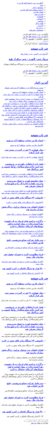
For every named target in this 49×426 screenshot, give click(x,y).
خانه (41, 5)
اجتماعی (40, 19)
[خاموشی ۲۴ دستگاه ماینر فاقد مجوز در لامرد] (24, 202)
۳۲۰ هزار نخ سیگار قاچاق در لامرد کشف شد (22, 268)
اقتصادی (40, 17)
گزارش (40, 26)
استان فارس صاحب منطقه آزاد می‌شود (27, 92)
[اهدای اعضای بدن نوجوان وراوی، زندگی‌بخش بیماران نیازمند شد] (22, 216)
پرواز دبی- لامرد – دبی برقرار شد (28, 59)
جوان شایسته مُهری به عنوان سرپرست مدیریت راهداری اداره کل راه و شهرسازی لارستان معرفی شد (24, 183)
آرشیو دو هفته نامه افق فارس (31, 10)
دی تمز (33, 423)
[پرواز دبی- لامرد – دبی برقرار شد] (34, 54)
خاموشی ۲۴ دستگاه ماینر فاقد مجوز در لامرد (25, 117)
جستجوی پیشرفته (36, 30)
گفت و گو (39, 23)
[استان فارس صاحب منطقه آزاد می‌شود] (26, 145)
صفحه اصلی (43, 44)
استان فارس (38, 12)
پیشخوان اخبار (37, 8)
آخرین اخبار (41, 82)
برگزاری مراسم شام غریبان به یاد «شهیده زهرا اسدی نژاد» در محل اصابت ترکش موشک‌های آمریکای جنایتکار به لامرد (23, 224)
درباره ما (39, 28)
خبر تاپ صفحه (39, 48)
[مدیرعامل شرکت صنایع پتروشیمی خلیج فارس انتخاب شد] (22, 250)
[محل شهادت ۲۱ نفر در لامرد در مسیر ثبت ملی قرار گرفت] (22, 159)
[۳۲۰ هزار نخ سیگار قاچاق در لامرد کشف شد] (25, 273)
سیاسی (40, 21)
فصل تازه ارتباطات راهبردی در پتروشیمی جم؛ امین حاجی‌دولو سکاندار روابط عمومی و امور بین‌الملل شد (22, 166)
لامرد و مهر (38, 14)
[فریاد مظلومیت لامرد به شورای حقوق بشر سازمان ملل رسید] (22, 264)
